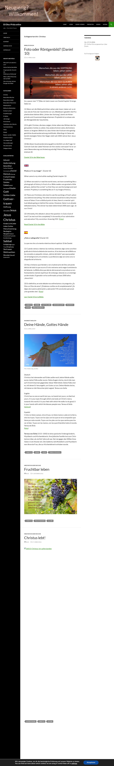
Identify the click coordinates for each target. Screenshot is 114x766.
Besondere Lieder (8, 100)
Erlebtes (5, 116)
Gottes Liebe (46, 305)
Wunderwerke (7, 145)
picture (27, 407)
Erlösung (12, 174)
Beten (5, 166)
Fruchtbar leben (36, 469)
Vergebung (10, 247)
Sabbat (7, 241)
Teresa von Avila (55, 452)
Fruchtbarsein (40, 520)
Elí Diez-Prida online (12, 24)
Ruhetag (8, 238)
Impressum (6, 50)
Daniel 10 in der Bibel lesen (34, 157)
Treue (5, 247)
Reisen (98, 24)
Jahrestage (6, 119)
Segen (44, 452)
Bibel (10, 166)
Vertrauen (7, 249)
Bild (27, 473)
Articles (5, 95)
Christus (29, 305)
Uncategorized (7, 140)
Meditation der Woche (32, 465)
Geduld (11, 185)
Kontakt (6, 41)
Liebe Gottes (8, 226)
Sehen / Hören (79, 24)
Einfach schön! (7, 111)
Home (5, 33)
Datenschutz (7, 46)
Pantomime (6, 236)
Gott (6, 191)
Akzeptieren (91, 762)
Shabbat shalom (30, 320)
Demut (6, 174)
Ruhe (4, 238)
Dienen (37, 452)
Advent (6, 160)
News (5, 129)
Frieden (12, 177)
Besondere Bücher (8, 97)
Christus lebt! (35, 537)
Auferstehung (31, 721)
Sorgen (13, 244)
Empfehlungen (7, 113)
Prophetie (70, 305)
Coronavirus (7, 171)
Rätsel (5, 132)
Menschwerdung (9, 229)
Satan (28, 307)
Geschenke (6, 188)
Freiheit (6, 177)
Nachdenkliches (8, 127)
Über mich (6, 37)
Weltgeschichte (38, 307)
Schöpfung (7, 244)
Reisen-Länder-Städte (9, 135)
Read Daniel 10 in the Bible (34, 224)
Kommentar (6, 121)
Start (65, 24)
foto (26, 428)
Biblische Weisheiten (9, 108)
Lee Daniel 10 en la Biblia (33, 297)
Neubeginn (7, 231)
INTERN (105, 24)
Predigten (90, 24)
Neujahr (6, 234)
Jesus (13, 210)
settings (74, 764)
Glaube (50, 520)
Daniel (37, 305)
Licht (10, 224)
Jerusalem (6, 211)
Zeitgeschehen (7, 148)
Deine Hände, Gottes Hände (46, 324)
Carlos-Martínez (8, 168)
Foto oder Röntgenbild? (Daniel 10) (48, 51)
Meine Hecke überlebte (10, 67)
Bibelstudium (29, 45)
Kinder (5, 224)
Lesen (71, 24)
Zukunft (12, 255)
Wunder (6, 255)
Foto (61, 219)
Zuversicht (6, 257)
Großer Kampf (59, 305)
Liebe (14, 223)
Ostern (50, 721)
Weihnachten (9, 252)
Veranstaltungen (8, 143)
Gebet (6, 185)
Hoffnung (7, 207)
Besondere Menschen (9, 103)
